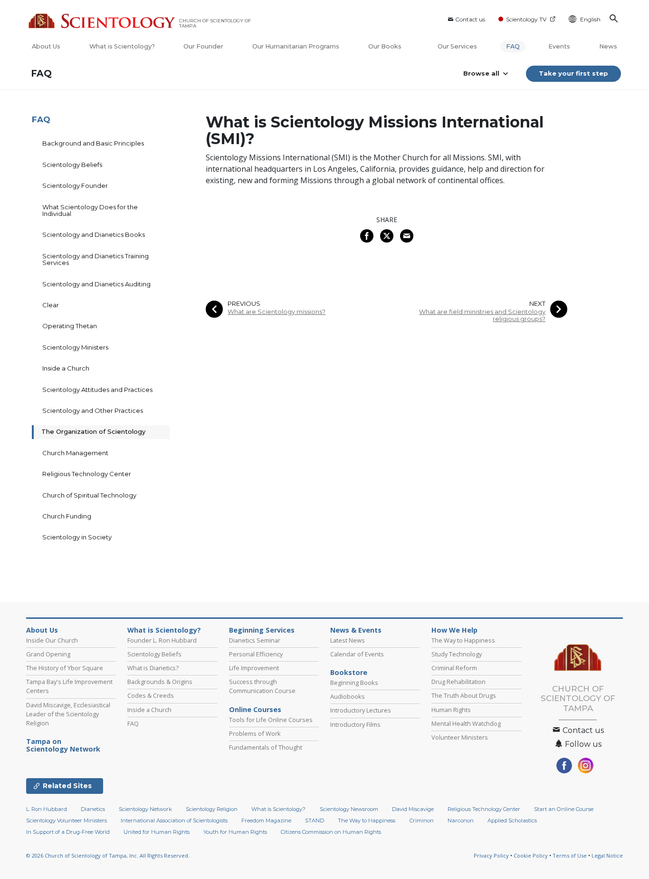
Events (559, 46)
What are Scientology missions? (276, 311)
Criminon (422, 820)
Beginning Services (262, 630)
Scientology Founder (75, 185)
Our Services (457, 46)
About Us (46, 46)
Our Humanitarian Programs (295, 46)
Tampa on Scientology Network (63, 745)
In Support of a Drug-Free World (68, 832)
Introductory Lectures (360, 710)
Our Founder (203, 46)
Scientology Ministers (75, 347)
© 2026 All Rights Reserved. (108, 855)
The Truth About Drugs (463, 695)
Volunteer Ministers (459, 737)
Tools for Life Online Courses (271, 719)
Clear (50, 305)
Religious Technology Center (86, 474)
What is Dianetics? (153, 668)
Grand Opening (48, 654)
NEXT (537, 304)
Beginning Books (354, 682)
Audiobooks (347, 696)
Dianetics (93, 809)
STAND (314, 820)
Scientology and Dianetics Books (93, 234)
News (608, 46)
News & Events (356, 630)
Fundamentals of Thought (265, 747)
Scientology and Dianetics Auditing (96, 284)
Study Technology (456, 654)
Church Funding (66, 516)
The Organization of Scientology (93, 431)
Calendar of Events (357, 654)
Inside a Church (65, 368)
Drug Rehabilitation (458, 681)
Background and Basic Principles (93, 143)
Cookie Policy (531, 855)
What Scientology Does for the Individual (90, 210)
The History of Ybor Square (64, 668)
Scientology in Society (77, 537)
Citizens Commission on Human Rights (331, 832)
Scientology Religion (212, 809)
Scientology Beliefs (72, 164)
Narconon (461, 820)
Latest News (347, 640)
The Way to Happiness (463, 640)
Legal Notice (607, 855)
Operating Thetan (69, 326)
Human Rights (451, 709)
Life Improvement (254, 668)
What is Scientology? (122, 46)
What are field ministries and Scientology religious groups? (482, 315)
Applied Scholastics (512, 820)
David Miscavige (413, 809)
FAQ (513, 46)
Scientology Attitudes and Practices (97, 389)
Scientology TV (526, 19)
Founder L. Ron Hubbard (162, 640)
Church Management (75, 453)
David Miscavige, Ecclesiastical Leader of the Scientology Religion (68, 714)
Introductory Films (355, 724)
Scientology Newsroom (349, 809)
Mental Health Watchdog (466, 723)
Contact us (470, 19)
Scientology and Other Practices (92, 410)
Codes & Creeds (150, 695)
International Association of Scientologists (174, 820)
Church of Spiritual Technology (89, 495)
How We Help (454, 630)
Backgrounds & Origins (159, 681)
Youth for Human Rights (235, 832)
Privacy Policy (491, 855)
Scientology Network (145, 809)
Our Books (385, 46)
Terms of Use (570, 855)
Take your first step (573, 73)
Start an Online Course (563, 809)
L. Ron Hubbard (46, 809)
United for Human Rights (157, 832)
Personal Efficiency (256, 654)
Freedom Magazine (266, 820)
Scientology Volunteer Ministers (66, 820)
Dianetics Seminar (254, 640)
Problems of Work (255, 733)
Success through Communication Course (262, 686)
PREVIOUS (244, 304)
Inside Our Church (52, 640)
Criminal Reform (454, 668)
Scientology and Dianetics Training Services (95, 259)
